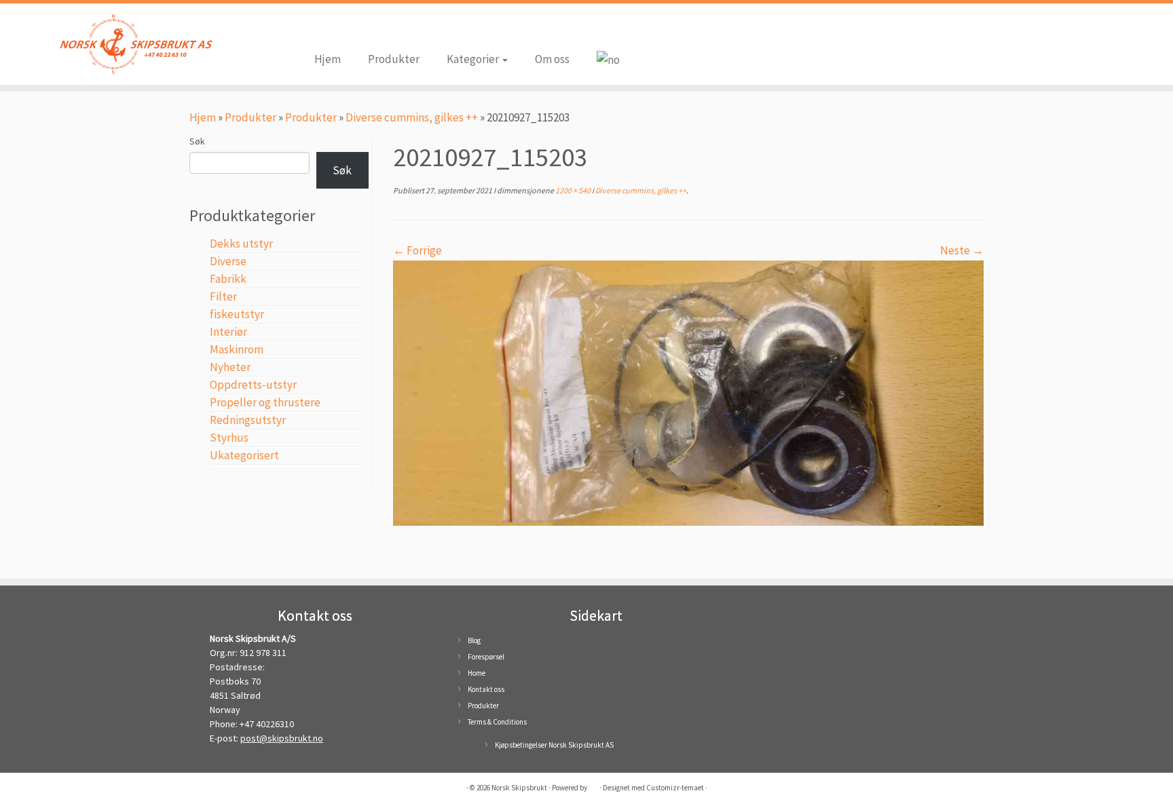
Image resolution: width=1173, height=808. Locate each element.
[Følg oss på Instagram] (345, 28)
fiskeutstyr (237, 314)
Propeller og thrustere (265, 402)
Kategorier (474, 59)
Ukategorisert (244, 455)
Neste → (962, 250)
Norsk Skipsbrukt (519, 787)
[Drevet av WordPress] (593, 785)
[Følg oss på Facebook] (324, 28)
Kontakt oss (486, 689)
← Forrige (417, 250)
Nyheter (230, 367)
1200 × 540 (572, 190)
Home (476, 673)
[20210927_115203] (688, 391)
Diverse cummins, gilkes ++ (412, 117)
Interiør (228, 331)
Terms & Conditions (497, 722)
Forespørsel (486, 656)
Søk (197, 141)
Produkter (394, 59)
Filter (223, 296)
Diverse (228, 261)
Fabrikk (228, 278)
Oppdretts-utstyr (253, 384)
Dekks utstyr (241, 243)
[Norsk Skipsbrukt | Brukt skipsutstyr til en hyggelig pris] (135, 44)
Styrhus (229, 437)
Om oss (552, 59)
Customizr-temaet (675, 787)
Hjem (327, 59)
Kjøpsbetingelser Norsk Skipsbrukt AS (554, 745)
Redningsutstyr (248, 419)
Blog (474, 640)
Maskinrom (236, 349)
